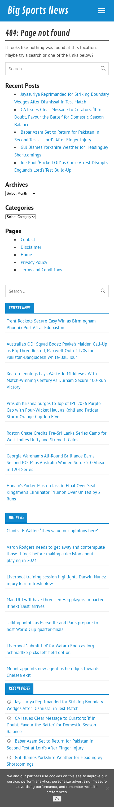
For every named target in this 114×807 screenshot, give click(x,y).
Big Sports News (37, 11)
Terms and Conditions (41, 270)
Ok (57, 799)
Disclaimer (31, 247)
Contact (28, 239)
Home (26, 255)
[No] (107, 788)
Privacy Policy (34, 262)
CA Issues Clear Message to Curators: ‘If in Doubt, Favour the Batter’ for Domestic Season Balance (59, 117)
